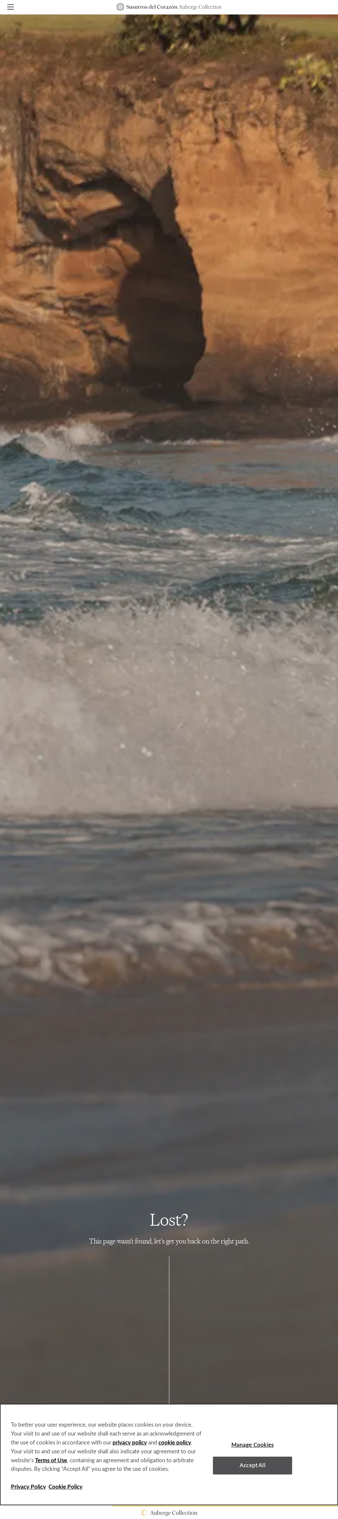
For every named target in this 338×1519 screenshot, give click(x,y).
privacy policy (130, 1442)
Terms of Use (51, 1460)
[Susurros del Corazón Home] (169, 7)
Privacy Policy (28, 1487)
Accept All (252, 1465)
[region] (169, 1454)
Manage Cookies (252, 1444)
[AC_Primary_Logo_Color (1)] (169, 1512)
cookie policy (174, 1442)
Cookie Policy (66, 1487)
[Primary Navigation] (10, 8)
